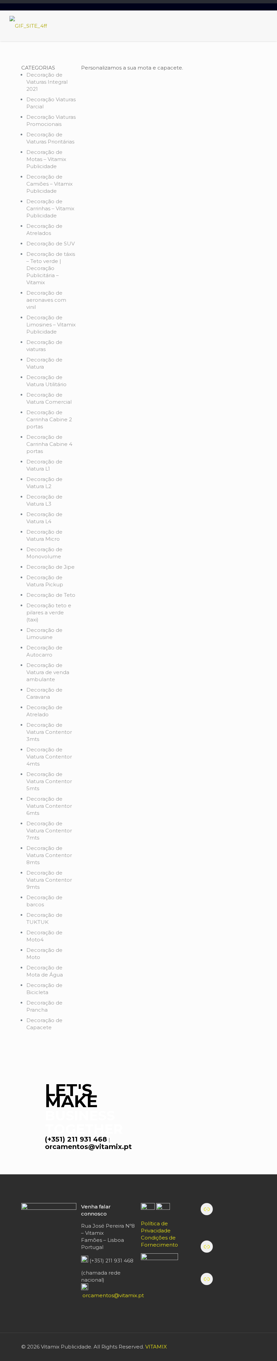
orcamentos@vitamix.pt (88, 1147)
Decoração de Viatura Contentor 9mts (49, 880)
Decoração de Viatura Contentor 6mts (49, 806)
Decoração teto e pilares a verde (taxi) (48, 612)
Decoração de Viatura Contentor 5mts (49, 781)
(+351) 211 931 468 (76, 1139)
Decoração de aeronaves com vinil (46, 300)
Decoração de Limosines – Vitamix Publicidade (51, 324)
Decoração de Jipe (50, 567)
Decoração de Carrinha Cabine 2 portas (49, 419)
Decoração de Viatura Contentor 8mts (49, 855)
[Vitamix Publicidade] (28, 25)
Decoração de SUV (50, 243)
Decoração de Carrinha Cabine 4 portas (49, 444)
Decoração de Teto (50, 595)
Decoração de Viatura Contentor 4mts (49, 756)
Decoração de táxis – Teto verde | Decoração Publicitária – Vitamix (50, 268)
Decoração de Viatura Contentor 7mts (49, 830)
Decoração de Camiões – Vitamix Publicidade (49, 184)
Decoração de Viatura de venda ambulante (47, 672)
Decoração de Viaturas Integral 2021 (47, 82)
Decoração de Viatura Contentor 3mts (49, 732)
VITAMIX (156, 1346)
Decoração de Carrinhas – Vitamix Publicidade (50, 208)
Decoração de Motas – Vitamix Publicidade (46, 159)
